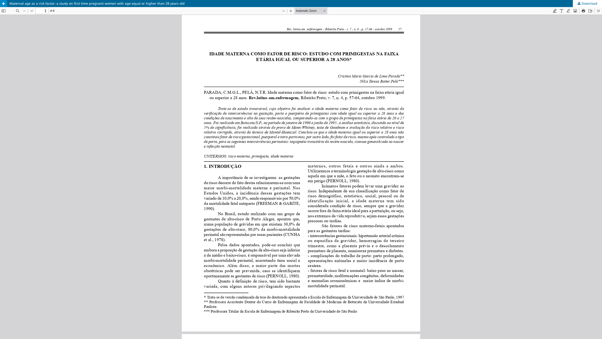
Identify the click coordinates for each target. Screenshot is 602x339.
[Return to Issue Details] (3, 3)
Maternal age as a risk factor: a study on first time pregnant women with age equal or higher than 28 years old (97, 3)
